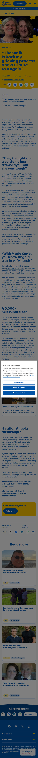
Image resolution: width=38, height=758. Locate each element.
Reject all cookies (19, 387)
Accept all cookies (19, 392)
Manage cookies (19, 382)
